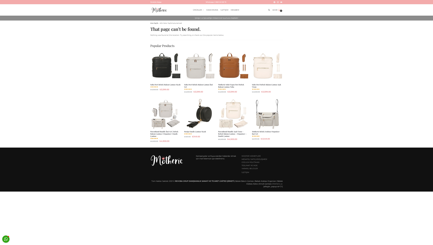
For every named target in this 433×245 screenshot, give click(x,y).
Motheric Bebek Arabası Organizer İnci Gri (265, 132)
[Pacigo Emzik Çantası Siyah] (199, 113)
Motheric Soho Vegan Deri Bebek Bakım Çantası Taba (231, 85)
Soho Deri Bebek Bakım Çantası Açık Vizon (266, 85)
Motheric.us (277, 184)
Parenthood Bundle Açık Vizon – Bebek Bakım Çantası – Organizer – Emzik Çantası (232, 133)
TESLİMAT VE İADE (250, 165)
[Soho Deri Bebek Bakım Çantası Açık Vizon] (267, 66)
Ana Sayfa (154, 23)
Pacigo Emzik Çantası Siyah (195, 131)
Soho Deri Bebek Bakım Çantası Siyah (165, 84)
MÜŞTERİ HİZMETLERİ (251, 156)
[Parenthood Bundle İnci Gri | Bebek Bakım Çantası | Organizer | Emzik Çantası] (165, 113)
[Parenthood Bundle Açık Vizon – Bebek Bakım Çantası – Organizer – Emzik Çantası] (233, 113)
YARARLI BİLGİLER (250, 168)
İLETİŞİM (245, 172)
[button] (6, 239)
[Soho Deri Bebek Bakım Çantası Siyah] (165, 66)
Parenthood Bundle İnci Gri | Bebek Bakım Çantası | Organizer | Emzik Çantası (164, 133)
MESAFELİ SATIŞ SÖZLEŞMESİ (254, 159)
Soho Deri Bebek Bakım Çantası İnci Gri (198, 85)
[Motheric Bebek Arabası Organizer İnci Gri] (267, 113)
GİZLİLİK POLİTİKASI (250, 162)
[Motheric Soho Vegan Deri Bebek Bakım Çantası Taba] (233, 66)
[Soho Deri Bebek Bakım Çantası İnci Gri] (199, 66)
